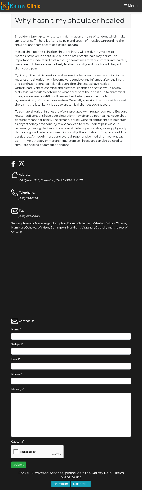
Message (17, 389)
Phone (16, 374)
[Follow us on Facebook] (13, 164)
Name (16, 329)
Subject (17, 344)
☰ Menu (131, 6)
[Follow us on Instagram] (21, 164)
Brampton (61, 483)
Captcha (17, 441)
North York (80, 483)
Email (15, 359)
